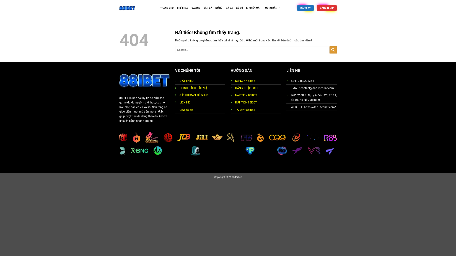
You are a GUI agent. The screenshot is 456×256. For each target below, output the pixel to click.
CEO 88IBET (187, 109)
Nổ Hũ (218, 8)
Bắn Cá (208, 8)
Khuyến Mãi (253, 8)
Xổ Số (239, 8)
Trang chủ (167, 8)
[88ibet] (137, 8)
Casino (195, 8)
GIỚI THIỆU (186, 80)
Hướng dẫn (270, 8)
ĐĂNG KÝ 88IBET (246, 80)
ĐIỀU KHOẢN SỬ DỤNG (194, 95)
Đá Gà (229, 8)
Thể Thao (182, 8)
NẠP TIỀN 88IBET (246, 95)
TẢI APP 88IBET (245, 109)
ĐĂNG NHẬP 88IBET (248, 88)
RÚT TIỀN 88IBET (246, 102)
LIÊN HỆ (185, 102)
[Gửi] (333, 49)
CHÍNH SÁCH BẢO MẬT (194, 88)
